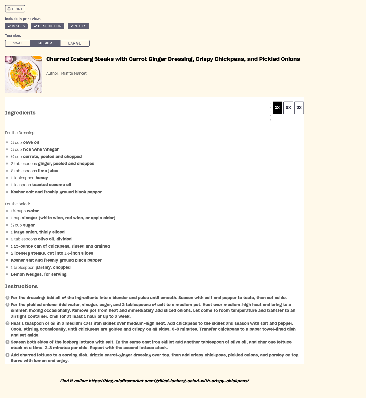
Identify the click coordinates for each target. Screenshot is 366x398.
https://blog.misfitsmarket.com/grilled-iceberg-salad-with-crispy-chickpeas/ (169, 381)
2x (288, 108)
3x (299, 108)
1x (277, 108)
